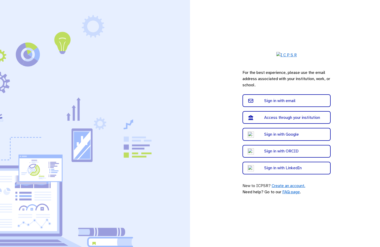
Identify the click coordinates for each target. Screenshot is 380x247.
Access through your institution (292, 117)
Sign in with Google (281, 134)
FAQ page (291, 192)
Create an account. (288, 185)
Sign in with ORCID (281, 151)
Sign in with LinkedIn (283, 168)
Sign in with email (279, 100)
